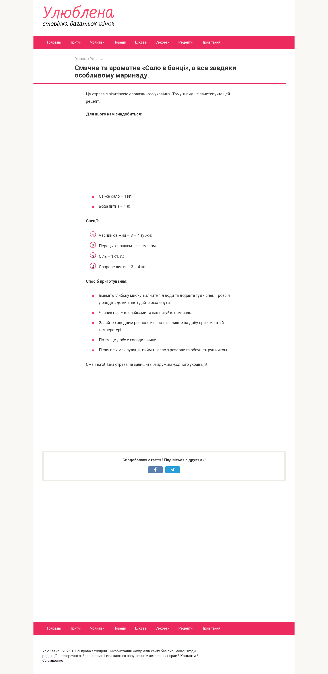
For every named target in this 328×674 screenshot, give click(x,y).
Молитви (96, 42)
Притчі (75, 42)
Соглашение (52, 660)
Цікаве (141, 42)
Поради (119, 42)
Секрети (162, 42)
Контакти (188, 656)
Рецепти (185, 42)
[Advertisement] (164, 154)
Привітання (210, 42)
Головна (54, 42)
